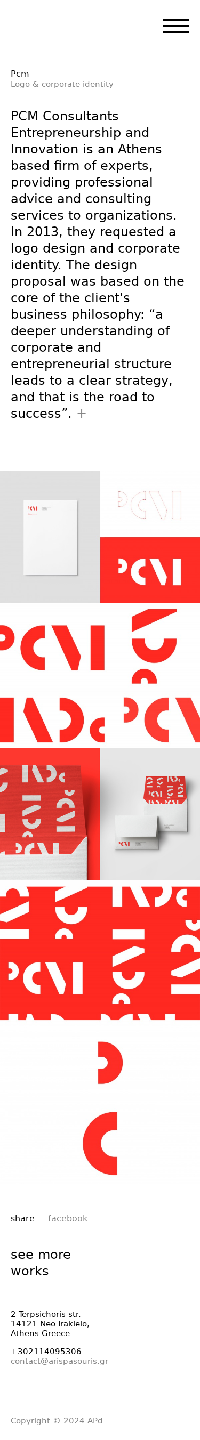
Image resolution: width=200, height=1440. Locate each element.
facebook (67, 1219)
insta (57, 1390)
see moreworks (41, 1263)
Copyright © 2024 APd (57, 1421)
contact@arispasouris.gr (59, 1361)
